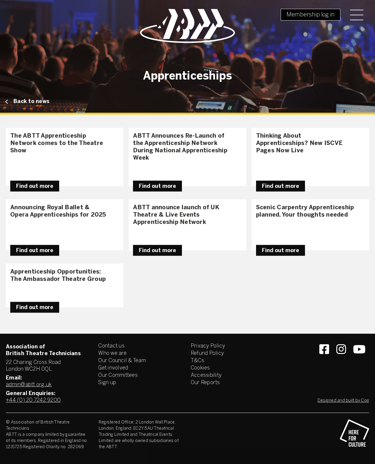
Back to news (31, 101)
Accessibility (206, 375)
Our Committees (118, 375)
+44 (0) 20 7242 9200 (33, 400)
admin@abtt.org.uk (29, 384)
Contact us (111, 346)
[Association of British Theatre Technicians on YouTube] (359, 360)
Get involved (113, 368)
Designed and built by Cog (343, 401)
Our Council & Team (122, 360)
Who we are (112, 353)
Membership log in (311, 15)
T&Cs (197, 360)
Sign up (107, 382)
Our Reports (205, 382)
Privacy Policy (208, 346)
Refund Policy (207, 353)
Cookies (200, 368)
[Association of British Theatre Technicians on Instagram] (341, 360)
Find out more (34, 186)
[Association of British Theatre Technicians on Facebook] (324, 360)
